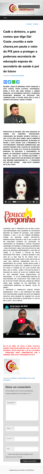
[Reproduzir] (6, 202)
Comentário (11, 402)
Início (5, 18)
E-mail (10, 438)
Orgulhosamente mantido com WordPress (21, 470)
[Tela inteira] (37, 202)
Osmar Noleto (23, 378)
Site (8, 449)
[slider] (20, 201)
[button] (21, 186)
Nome (10, 428)
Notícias (13, 378)
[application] (21, 186)
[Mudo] (34, 202)
